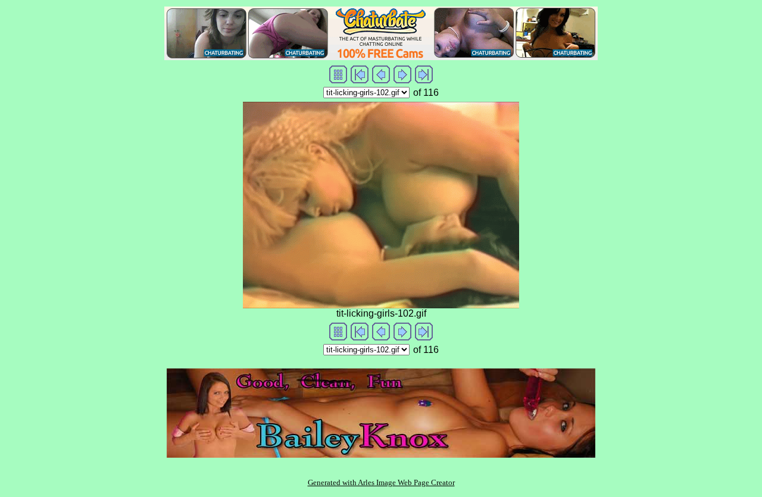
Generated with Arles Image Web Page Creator (381, 482)
